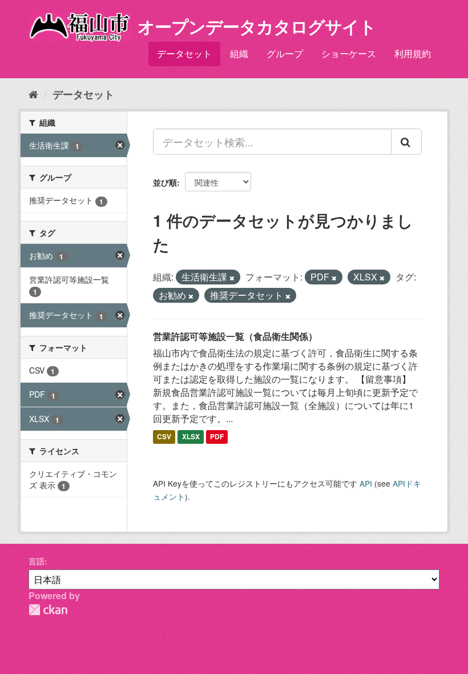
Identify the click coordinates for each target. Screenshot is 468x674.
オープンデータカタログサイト (257, 26)
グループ (285, 53)
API (366, 483)
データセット (184, 53)
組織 (239, 53)
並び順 (165, 182)
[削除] (232, 277)
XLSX (191, 436)
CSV (164, 436)
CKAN (48, 610)
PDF (217, 436)
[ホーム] (33, 93)
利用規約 (412, 53)
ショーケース (348, 53)
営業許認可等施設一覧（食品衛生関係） (235, 336)
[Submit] (406, 142)
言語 (37, 561)
